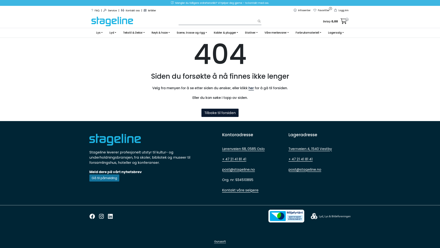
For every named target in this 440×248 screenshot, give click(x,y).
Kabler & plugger (225, 32)
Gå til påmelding (104, 178)
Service (112, 10)
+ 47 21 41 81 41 (234, 159)
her (251, 88)
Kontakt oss (132, 10)
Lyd (111, 32)
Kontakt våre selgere (240, 190)
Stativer (250, 32)
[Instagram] (101, 217)
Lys (98, 32)
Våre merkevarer (276, 32)
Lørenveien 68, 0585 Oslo (243, 148)
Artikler (151, 10)
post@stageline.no (238, 169)
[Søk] (259, 21)
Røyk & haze (160, 32)
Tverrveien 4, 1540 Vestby (310, 148)
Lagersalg (335, 32)
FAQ (97, 10)
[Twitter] (92, 217)
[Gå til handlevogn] (344, 22)
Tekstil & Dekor (133, 32)
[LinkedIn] (110, 217)
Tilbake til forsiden (220, 112)
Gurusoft (220, 242)
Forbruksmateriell (307, 32)
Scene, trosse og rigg (191, 32)
